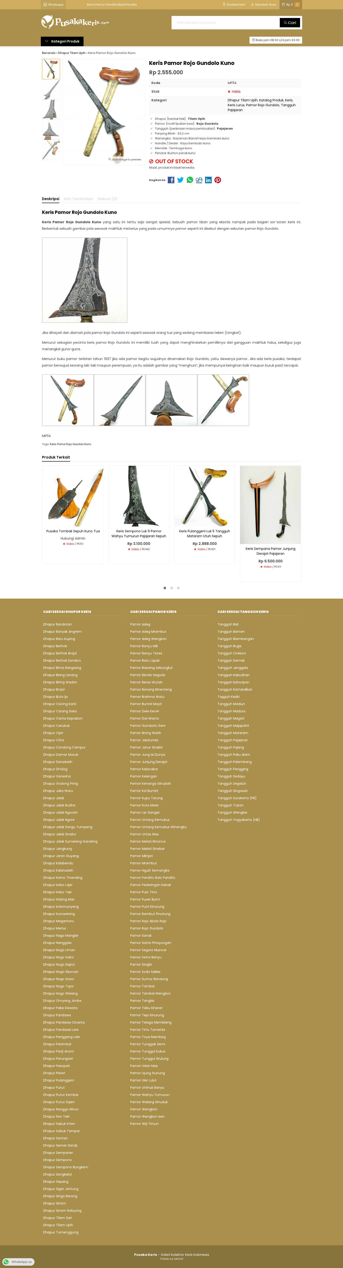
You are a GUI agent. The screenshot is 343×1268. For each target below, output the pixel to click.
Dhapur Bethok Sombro (62, 660)
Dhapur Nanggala (57, 942)
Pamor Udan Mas (144, 1065)
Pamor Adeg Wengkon (148, 638)
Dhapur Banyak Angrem (62, 631)
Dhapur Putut (54, 1087)
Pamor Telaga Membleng (151, 1022)
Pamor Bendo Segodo (147, 675)
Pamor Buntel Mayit (146, 704)
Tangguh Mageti (230, 718)
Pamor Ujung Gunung (147, 1073)
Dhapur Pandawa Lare (61, 1029)
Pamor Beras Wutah (146, 682)
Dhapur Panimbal (57, 1044)
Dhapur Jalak (53, 798)
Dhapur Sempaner (58, 1152)
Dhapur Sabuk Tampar (61, 1131)
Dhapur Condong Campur (64, 747)
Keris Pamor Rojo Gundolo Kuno (70, 444)
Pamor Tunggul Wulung (149, 1058)
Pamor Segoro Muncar (148, 950)
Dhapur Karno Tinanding (62, 877)
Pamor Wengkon (143, 1109)
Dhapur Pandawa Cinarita (64, 1022)
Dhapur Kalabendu (58, 863)
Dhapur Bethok (55, 646)
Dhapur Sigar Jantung (60, 1189)
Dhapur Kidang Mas (58, 899)
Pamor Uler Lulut (143, 1080)
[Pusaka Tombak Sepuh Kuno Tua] (73, 496)
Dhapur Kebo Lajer (58, 885)
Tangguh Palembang (234, 761)
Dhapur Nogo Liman (59, 950)
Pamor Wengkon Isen (147, 1116)
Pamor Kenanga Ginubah (150, 783)
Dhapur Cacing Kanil (59, 704)
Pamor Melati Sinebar (147, 848)
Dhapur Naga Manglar (60, 935)
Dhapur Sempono (57, 1160)
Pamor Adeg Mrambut (148, 631)
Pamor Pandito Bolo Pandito (152, 877)
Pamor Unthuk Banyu (147, 1087)
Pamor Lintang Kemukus (150, 819)
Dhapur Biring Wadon (60, 682)
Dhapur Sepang (55, 1181)
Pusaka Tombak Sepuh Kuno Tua (73, 531)
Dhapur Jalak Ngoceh (60, 812)
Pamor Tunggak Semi (147, 1044)
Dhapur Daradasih (57, 761)
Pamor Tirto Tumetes (147, 1029)
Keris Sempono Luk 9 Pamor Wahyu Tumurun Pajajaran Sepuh (139, 533)
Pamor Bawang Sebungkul (151, 667)
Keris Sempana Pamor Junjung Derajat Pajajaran (270, 551)
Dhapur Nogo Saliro (58, 957)
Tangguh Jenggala (232, 667)
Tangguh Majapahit (233, 725)
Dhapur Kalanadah (58, 870)
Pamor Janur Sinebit (146, 747)
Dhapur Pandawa (57, 1015)
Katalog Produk (271, 100)
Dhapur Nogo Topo (58, 986)
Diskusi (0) (108, 198)
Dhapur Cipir (53, 733)
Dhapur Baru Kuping (59, 638)
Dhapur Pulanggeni (58, 1080)
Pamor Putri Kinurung (147, 906)
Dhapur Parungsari (58, 1058)
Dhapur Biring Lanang (60, 675)
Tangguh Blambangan (235, 638)
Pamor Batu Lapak (145, 660)
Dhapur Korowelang (59, 913)
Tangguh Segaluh (231, 783)
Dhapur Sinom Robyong (62, 1210)
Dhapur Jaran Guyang (61, 856)
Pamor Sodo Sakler (145, 971)
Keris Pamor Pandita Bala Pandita (112, 5)
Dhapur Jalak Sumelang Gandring (70, 841)
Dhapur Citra (53, 740)
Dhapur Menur (54, 928)
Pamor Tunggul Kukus (147, 1051)
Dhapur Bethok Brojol (60, 653)
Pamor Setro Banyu (145, 957)
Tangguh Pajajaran (232, 740)
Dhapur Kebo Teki (57, 892)
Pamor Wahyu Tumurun (149, 1094)
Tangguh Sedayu (231, 776)
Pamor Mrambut (143, 863)
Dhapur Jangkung (57, 848)
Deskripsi (50, 198)
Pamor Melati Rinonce (148, 841)
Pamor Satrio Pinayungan (150, 942)
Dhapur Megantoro (58, 921)
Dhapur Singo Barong (60, 1196)
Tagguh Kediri (228, 696)
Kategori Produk (65, 41)
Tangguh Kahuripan (233, 682)
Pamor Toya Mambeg (148, 1037)
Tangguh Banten (231, 631)
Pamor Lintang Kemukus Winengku (158, 827)
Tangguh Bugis (229, 646)
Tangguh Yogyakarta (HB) (238, 819)
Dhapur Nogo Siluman (60, 971)
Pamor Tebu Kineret (146, 1008)
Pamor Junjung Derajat (149, 761)
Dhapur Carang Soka (60, 711)
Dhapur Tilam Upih (243, 100)
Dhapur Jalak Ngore (59, 819)
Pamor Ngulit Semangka (149, 870)
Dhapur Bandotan (57, 624)
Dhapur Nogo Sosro (58, 979)
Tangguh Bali (227, 624)
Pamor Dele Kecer (144, 711)
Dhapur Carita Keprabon (63, 718)
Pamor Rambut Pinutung (150, 913)
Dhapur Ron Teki (56, 1116)
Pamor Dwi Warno (144, 718)
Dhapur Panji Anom (58, 1051)
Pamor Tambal (142, 986)
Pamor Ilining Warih (145, 733)
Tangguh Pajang (230, 747)
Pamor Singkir (141, 964)
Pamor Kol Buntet (144, 790)
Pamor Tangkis (142, 1000)
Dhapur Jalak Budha (59, 805)
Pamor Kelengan (143, 776)
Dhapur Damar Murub (60, 754)
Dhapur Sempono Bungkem (65, 1167)
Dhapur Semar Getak (60, 1145)
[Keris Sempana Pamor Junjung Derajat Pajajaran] (270, 504)
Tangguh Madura (231, 711)
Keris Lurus (236, 105)
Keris (289, 100)
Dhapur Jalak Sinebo (59, 834)
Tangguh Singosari (232, 790)
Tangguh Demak (231, 660)
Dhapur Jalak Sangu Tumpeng (67, 827)
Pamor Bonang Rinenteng (151, 689)
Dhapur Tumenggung (60, 1232)
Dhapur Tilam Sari (57, 1217)
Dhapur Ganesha (57, 776)
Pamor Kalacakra (144, 769)
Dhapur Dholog (55, 769)
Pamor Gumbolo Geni (147, 725)
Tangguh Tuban (230, 805)
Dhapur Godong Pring (60, 783)
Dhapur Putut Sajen (59, 1102)
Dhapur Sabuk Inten (59, 1123)
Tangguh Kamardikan (234, 689)
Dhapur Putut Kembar (61, 1094)
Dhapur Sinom (54, 1203)
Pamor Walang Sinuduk (149, 1102)
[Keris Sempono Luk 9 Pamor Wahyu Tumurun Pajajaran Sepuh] (138, 496)
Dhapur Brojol (54, 689)
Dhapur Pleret (54, 1073)
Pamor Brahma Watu (147, 696)
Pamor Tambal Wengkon (150, 993)
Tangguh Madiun (231, 704)
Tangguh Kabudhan (233, 675)
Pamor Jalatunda (144, 740)
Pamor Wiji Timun (144, 1123)
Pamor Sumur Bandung (149, 979)
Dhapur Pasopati (56, 1065)
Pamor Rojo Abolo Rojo (148, 921)
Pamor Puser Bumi (145, 899)
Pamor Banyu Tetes (146, 653)
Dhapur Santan (55, 1138)
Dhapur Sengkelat (57, 1174)
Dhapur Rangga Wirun (61, 1109)
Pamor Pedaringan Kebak (150, 885)
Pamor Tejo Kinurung (147, 1015)
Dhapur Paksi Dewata (60, 1008)
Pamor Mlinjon (141, 856)
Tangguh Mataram (232, 733)
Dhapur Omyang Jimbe (62, 1000)
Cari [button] (291, 22)
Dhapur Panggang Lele (61, 1037)
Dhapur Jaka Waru (58, 790)
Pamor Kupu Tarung (146, 798)
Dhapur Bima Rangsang (62, 667)
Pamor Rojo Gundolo (262, 105)
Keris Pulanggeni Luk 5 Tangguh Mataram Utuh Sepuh (204, 533)
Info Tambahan (78, 198)
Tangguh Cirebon (231, 653)
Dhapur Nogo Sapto (59, 964)
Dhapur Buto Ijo (55, 696)
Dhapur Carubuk (56, 725)
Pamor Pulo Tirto (143, 892)
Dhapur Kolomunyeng (61, 906)
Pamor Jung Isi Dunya (147, 754)
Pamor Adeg (140, 624)
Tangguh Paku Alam (233, 754)
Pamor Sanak (141, 935)
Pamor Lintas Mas (144, 834)
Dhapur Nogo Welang (60, 993)
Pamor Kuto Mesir (144, 805)
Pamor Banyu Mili (144, 646)
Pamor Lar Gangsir (145, 812)
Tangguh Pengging (232, 769)
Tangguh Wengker (232, 812)
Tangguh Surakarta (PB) (237, 798)
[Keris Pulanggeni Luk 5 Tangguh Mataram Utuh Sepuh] (204, 496)
